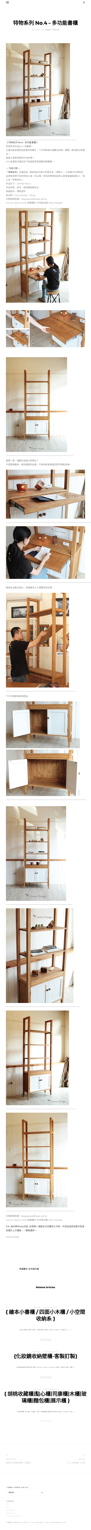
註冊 (7, 1504)
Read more (45, 1339)
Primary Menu (7, 2)
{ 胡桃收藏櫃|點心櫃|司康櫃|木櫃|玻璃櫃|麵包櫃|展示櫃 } (45, 1397)
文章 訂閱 (10, 1510)
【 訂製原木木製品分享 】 (50, 1307)
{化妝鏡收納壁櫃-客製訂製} (45, 1356)
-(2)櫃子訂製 (36, 1307)
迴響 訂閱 (10, 1513)
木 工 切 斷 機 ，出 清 (76, 1462)
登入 (7, 1507)
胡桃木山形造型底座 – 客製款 (18, 1462)
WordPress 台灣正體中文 (13, 1516)
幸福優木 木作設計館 (52, 30)
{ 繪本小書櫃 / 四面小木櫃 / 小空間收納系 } (45, 1315)
